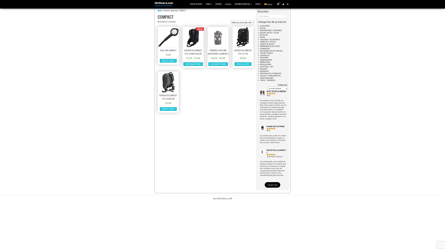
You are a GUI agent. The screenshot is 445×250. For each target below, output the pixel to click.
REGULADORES (265, 64)
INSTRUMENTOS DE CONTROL (271, 51)
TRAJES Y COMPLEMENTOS (270, 76)
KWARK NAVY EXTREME (275, 126)
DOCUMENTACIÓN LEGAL (243, 4)
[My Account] (283, 4)
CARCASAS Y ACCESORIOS (270, 40)
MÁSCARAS (264, 58)
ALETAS (263, 28)
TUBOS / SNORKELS (267, 80)
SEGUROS (218, 4)
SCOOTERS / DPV (266, 67)
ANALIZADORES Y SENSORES (271, 30)
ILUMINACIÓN (265, 49)
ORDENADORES (266, 60)
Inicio (160, 10)
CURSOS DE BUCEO (196, 4)
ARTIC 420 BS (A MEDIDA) (276, 91)
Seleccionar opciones (193, 64)
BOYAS (262, 37)
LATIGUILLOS (264, 55)
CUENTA (258, 4)
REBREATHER (265, 62)
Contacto (228, 4)
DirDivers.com (164, 3)
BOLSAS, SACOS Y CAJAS (269, 33)
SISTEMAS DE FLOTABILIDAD (270, 73)
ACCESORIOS (265, 26)
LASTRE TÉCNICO (266, 53)
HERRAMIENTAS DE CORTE (270, 46)
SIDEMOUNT (264, 71)
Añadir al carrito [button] (168, 60)
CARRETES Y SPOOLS (268, 42)
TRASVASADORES (266, 78)
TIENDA (208, 4)
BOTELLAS (264, 35)
